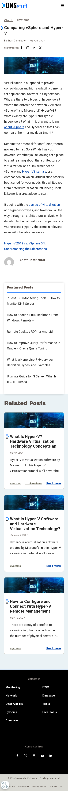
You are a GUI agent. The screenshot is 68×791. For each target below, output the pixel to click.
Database (48, 695)
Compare (12, 720)
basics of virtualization (44, 204)
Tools (46, 703)
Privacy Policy (39, 786)
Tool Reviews (33, 483)
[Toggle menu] (62, 5)
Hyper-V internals (34, 171)
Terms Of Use (55, 786)
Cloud (8, 20)
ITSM (45, 687)
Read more (53, 483)
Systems (23, 19)
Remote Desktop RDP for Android (30, 331)
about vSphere (14, 127)
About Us (10, 786)
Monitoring (13, 687)
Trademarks (23, 786)
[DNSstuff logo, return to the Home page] (14, 5)
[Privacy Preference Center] (5, 785)
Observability (14, 703)
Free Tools (49, 712)
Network (11, 695)
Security (15, 483)
